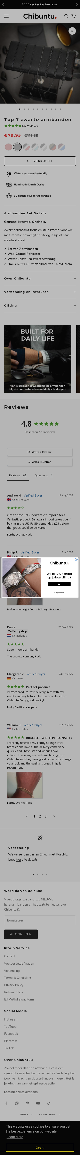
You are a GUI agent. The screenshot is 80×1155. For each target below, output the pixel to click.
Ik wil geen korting (59, 592)
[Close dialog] (76, 559)
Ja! (59, 584)
